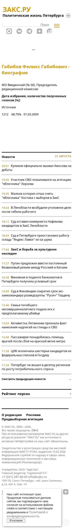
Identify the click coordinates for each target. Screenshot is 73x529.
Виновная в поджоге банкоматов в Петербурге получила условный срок (32, 279)
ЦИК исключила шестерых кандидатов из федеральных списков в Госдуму (36, 353)
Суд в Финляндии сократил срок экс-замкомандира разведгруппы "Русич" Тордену (36, 293)
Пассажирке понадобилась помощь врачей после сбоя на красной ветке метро (33, 339)
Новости (8, 157)
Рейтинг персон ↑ (36, 394)
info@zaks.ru (37, 477)
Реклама (33, 415)
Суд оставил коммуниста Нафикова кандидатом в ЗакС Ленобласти (32, 223)
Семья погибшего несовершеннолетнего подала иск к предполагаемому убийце (28, 309)
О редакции (12, 415)
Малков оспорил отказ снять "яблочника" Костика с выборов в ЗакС (30, 196)
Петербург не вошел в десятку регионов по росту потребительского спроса (36, 367)
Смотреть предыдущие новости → (36, 379)
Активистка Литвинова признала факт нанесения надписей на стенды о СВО (34, 325)
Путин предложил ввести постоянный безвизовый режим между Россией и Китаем (34, 265)
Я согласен (16, 520)
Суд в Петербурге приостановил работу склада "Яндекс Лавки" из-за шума (35, 237)
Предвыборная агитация (22, 419)
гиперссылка (23, 441)
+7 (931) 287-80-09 (15, 477)
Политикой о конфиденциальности (27, 514)
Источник (9, 107)
